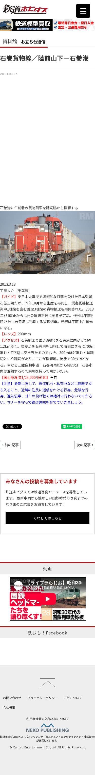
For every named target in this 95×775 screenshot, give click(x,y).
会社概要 (9, 707)
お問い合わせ (12, 697)
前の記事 (12, 444)
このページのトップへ (47, 682)
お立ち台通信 (33, 41)
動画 (47, 569)
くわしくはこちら (47, 517)
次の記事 (84, 444)
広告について (73, 697)
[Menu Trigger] (83, 11)
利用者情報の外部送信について (47, 718)
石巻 (53, 377)
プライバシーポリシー (42, 697)
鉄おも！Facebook (47, 633)
